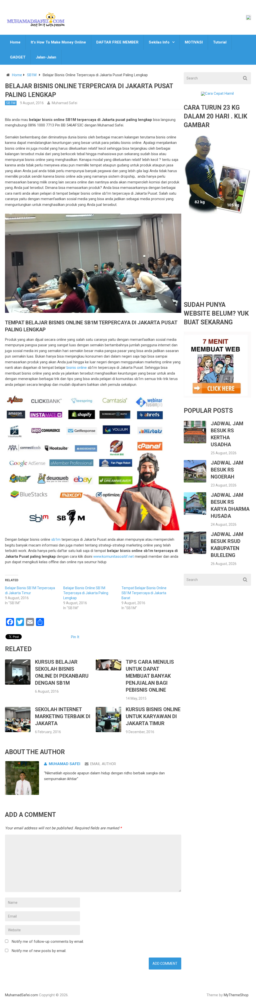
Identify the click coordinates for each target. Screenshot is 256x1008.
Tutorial (219, 42)
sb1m (55, 539)
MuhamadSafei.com (21, 995)
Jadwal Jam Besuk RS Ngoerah (227, 470)
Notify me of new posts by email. (39, 951)
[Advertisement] (217, 261)
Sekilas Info (159, 42)
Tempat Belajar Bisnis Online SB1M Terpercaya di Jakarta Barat (144, 593)
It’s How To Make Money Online (58, 42)
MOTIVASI (194, 42)
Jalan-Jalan (46, 57)
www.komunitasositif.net (113, 556)
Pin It (75, 637)
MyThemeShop (236, 995)
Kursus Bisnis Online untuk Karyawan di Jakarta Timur (153, 716)
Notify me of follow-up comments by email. (48, 941)
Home (15, 42)
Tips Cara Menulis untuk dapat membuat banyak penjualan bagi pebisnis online (150, 676)
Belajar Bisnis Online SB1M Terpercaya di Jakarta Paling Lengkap (85, 593)
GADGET (18, 57)
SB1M (31, 75)
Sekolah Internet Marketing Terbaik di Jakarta (62, 716)
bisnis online (76, 367)
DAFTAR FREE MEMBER (117, 42)
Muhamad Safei (64, 103)
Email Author (103, 764)
